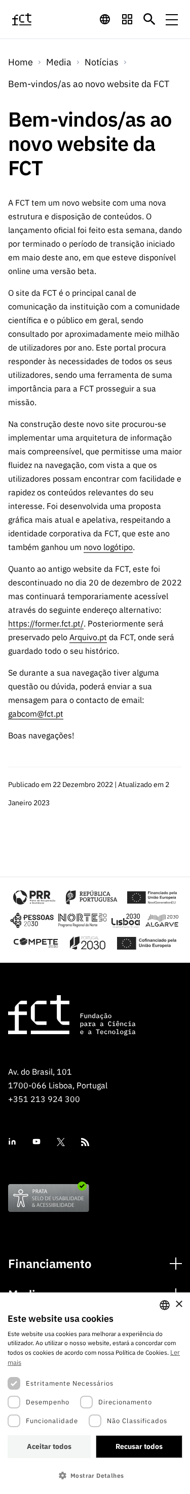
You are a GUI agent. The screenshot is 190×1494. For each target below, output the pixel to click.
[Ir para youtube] (36, 1141)
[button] (95, 1475)
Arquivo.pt (88, 637)
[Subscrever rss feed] (85, 1142)
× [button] (178, 1304)
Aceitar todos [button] (49, 1446)
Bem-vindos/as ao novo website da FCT (88, 84)
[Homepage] (33, 19)
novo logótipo (108, 547)
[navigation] (105, 19)
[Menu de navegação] (172, 19)
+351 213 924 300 (44, 1099)
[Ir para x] (61, 1142)
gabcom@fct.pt (35, 714)
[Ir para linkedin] (12, 1141)
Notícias (102, 62)
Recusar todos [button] (139, 1446)
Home (20, 62)
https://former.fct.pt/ (46, 623)
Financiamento (50, 1263)
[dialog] (95, 1393)
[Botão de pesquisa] (149, 19)
